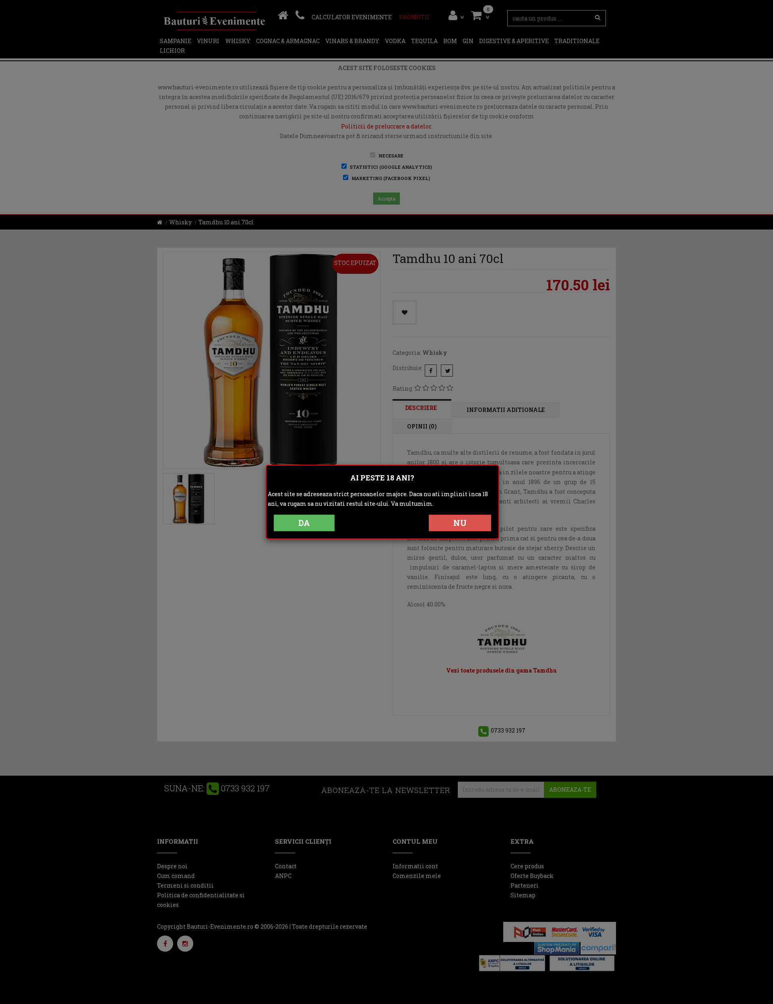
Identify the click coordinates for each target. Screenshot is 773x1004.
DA (304, 523)
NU (460, 523)
